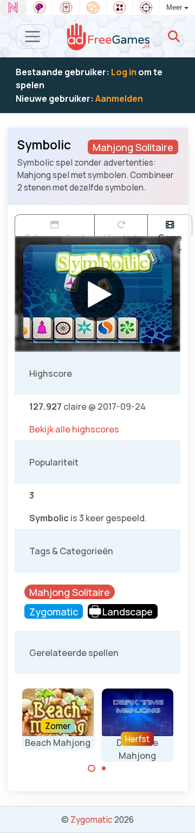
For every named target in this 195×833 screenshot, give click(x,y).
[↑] (179, 812)
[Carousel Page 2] (104, 768)
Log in (123, 72)
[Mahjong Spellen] (66, 7)
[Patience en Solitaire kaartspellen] (120, 7)
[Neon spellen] (13, 7)
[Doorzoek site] (174, 36)
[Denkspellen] (39, 7)
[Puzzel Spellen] (92, 7)
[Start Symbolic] (97, 294)
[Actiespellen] (146, 7)
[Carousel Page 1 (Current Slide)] (91, 768)
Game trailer (170, 234)
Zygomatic (91, 819)
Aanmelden (119, 98)
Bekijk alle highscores (74, 429)
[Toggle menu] (33, 36)
